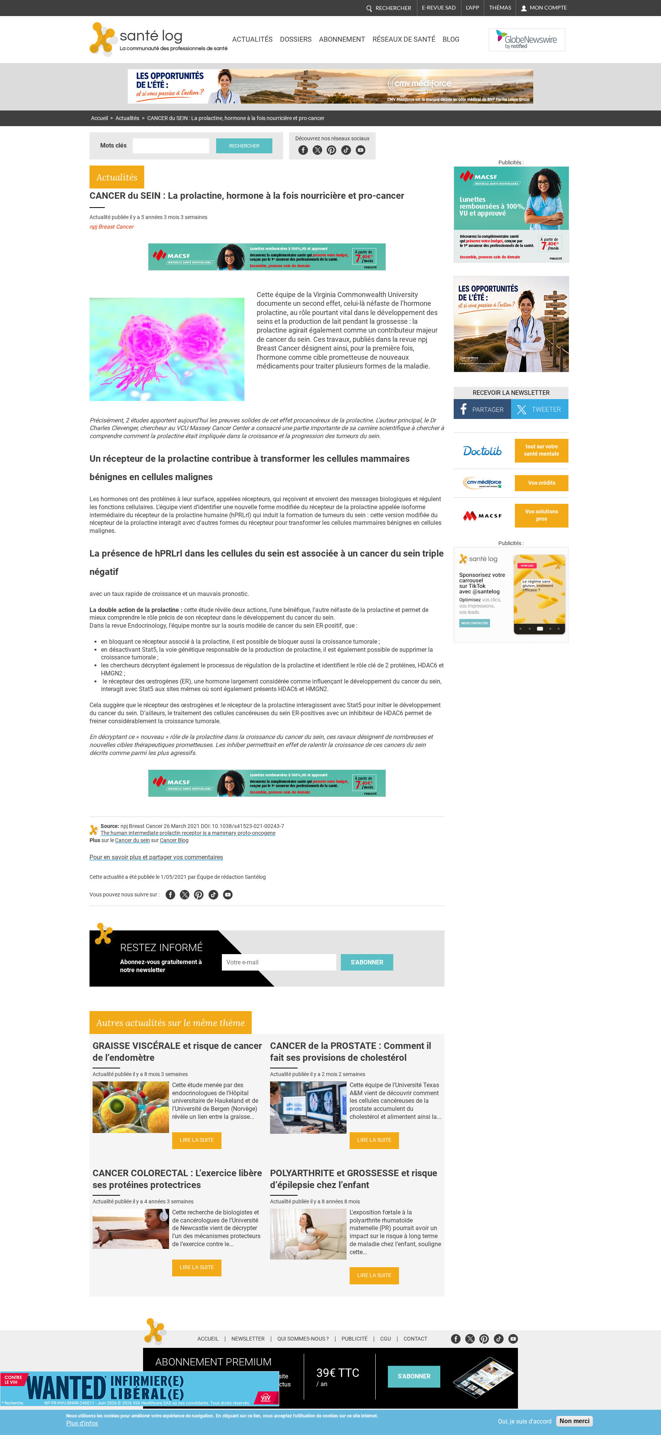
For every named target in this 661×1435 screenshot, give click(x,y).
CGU (385, 1339)
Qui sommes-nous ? (303, 1339)
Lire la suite (197, 1140)
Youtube (228, 893)
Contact (415, 1339)
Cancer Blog (174, 840)
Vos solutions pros (541, 515)
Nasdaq (504, 34)
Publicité (355, 1339)
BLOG (451, 39)
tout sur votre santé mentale (541, 450)
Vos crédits (541, 483)
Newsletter (248, 1339)
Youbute (360, 149)
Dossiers (296, 39)
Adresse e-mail (243, 950)
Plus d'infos (82, 1423)
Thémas (500, 8)
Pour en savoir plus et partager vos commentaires (156, 857)
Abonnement (342, 39)
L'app (472, 8)
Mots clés (113, 145)
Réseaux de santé (404, 39)
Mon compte (548, 8)
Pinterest (331, 149)
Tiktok (346, 149)
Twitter (317, 149)
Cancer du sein (132, 840)
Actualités (252, 39)
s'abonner (414, 1376)
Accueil (99, 118)
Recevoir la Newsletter (511, 392)
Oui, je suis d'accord (525, 1421)
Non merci (574, 1421)
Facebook (303, 149)
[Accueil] (104, 39)
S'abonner (367, 962)
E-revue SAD (439, 8)
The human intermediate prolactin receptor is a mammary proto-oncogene (188, 833)
